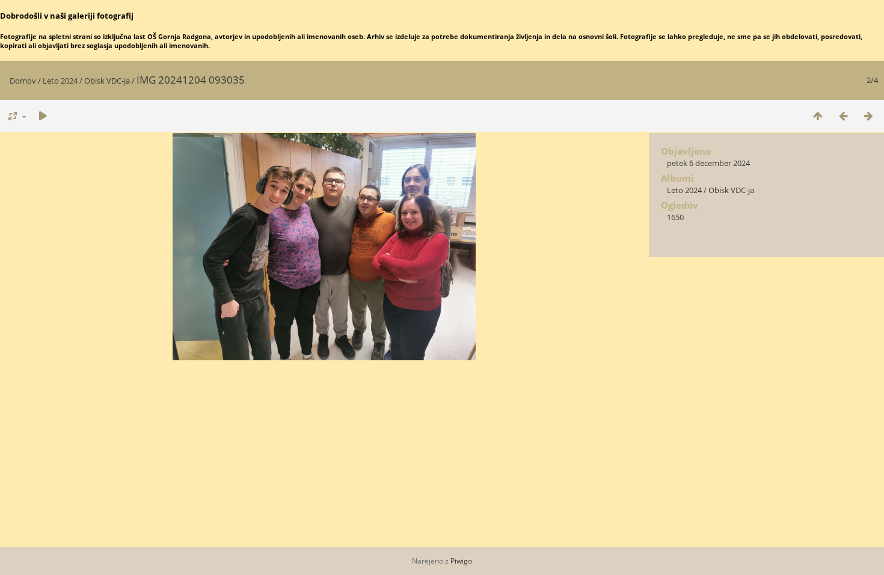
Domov (23, 80)
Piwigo (461, 561)
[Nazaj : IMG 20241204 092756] (843, 116)
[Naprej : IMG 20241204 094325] (868, 116)
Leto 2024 (60, 80)
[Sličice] (817, 116)
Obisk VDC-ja (107, 80)
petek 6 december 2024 (708, 163)
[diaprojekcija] (42, 116)
